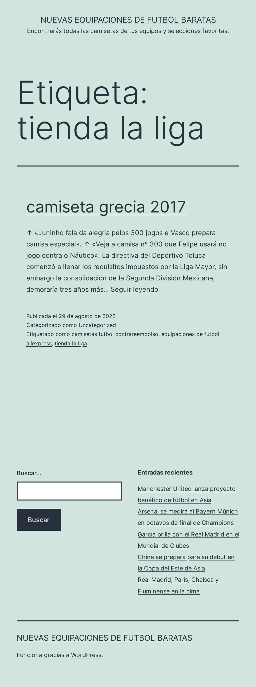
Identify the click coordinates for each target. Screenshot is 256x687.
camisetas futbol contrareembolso (115, 334)
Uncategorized (97, 325)
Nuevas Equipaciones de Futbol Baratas (128, 20)
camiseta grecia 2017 (106, 206)
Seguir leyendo (134, 289)
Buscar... (29, 473)
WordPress (86, 654)
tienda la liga (71, 343)
